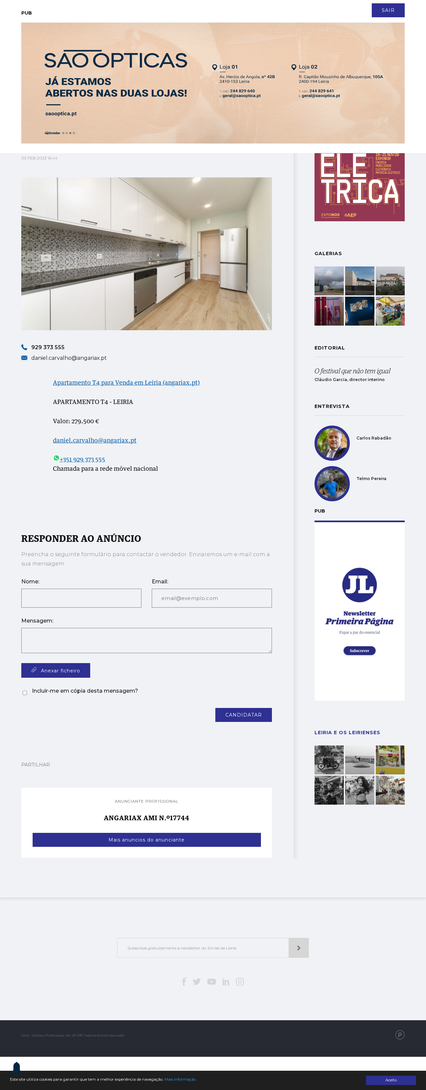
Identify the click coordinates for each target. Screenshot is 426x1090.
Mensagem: (37, 621)
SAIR (388, 10)
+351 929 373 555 (82, 460)
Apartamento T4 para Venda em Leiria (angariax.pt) (126, 383)
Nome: (30, 581)
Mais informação (180, 1079)
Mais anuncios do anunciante (146, 840)
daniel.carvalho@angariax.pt (94, 441)
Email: (160, 581)
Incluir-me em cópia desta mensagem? (85, 691)
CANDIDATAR (243, 715)
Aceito (391, 1080)
